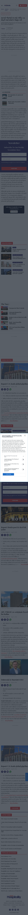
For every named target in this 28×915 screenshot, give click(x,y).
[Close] (25, 436)
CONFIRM (8, 474)
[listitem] (14, 456)
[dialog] (14, 457)
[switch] (23, 459)
